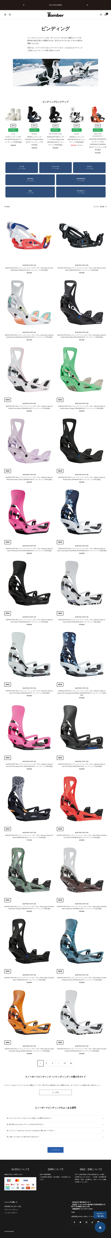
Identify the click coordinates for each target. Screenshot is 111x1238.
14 (65, 1063)
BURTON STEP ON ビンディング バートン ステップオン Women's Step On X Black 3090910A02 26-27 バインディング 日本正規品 (29, 836)
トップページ (55, 1150)
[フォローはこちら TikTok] (92, 1222)
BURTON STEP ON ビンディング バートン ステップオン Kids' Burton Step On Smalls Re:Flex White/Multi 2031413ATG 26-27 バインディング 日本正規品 (29, 336)
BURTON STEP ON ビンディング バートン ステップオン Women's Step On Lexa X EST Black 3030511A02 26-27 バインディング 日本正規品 (81, 765)
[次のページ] (71, 1063)
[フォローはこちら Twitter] (80, 1222)
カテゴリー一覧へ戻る (100, 1215)
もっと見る (55, 1092)
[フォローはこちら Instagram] (86, 1222)
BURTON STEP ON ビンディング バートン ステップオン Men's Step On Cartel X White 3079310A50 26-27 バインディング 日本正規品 (81, 1050)
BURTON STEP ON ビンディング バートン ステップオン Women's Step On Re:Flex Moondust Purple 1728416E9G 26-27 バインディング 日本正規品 (29, 478)
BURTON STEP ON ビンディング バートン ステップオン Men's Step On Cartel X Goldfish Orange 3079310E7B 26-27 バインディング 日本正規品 (29, 1050)
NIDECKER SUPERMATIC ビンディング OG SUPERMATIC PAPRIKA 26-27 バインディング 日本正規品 (97, 144)
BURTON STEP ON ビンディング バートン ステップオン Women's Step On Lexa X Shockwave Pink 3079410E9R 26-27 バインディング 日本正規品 (29, 550)
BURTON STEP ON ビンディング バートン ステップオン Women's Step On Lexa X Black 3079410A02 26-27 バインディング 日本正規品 (29, 621)
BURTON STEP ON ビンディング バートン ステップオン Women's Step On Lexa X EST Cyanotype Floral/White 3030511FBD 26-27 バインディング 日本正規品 (81, 693)
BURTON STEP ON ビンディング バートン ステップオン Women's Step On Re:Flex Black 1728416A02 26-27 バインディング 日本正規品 (81, 478)
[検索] (10, 15)
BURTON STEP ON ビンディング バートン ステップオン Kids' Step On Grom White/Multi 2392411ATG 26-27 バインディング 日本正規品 (29, 269)
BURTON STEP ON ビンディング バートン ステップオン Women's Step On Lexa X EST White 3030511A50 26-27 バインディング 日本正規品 (29, 692)
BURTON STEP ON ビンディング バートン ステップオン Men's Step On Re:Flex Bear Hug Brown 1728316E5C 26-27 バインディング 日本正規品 (82, 908)
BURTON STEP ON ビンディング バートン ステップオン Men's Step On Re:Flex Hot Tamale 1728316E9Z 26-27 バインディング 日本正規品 (82, 836)
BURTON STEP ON (29, 265)
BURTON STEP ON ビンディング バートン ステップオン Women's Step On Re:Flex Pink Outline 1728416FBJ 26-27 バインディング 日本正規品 (29, 407)
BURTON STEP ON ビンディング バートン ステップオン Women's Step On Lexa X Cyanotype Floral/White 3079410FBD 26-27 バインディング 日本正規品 (81, 550)
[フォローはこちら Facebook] (74, 1222)
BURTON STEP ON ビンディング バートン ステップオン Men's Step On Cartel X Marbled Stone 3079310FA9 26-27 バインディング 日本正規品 (81, 979)
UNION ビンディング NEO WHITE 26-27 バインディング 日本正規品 (76, 139)
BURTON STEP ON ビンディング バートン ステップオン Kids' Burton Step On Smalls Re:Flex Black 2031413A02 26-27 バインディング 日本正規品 (81, 336)
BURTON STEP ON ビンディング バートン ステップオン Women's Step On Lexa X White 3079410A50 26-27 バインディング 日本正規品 (81, 621)
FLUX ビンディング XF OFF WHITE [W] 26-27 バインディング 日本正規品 (13, 139)
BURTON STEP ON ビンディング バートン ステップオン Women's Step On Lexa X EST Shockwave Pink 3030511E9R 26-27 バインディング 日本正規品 (29, 765)
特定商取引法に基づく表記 (12, 1206)
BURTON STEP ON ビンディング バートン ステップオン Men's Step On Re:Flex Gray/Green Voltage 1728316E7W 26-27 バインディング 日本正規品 (29, 908)
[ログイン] (101, 14)
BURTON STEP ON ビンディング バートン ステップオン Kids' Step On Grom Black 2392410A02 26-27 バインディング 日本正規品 (82, 269)
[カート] (105, 14)
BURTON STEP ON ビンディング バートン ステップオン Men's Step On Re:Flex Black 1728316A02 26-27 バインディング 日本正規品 (29, 979)
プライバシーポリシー (11, 1209)
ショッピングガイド (10, 1213)
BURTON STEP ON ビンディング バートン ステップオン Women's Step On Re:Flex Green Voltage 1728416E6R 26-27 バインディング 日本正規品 (81, 407)
